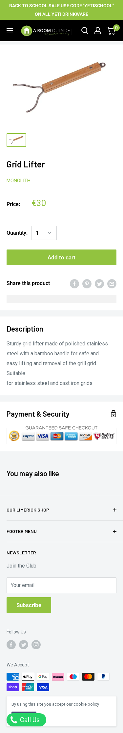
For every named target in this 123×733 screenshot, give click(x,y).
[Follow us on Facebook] (11, 644)
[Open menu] (10, 30)
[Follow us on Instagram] (36, 644)
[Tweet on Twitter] (99, 283)
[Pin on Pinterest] (87, 283)
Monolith (19, 181)
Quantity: (17, 233)
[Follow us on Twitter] (23, 644)
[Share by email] (111, 283)
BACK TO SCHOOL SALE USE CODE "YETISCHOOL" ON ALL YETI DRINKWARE (61, 10)
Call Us (29, 720)
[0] (111, 31)
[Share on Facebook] (74, 283)
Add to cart (61, 257)
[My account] (97, 30)
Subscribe (28, 605)
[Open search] (85, 30)
